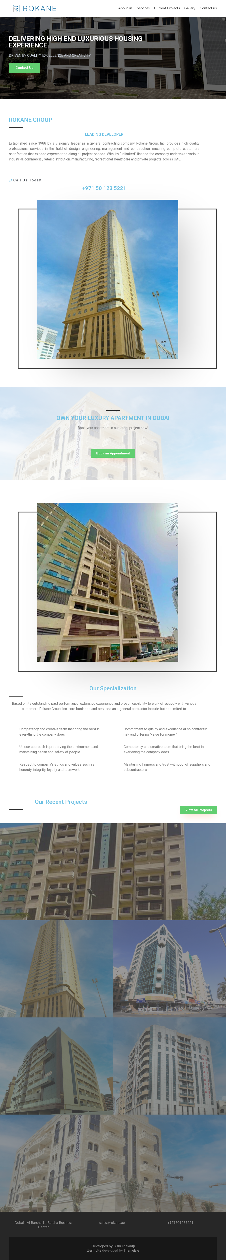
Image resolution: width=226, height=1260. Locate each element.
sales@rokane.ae (112, 1222)
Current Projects (167, 8)
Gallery (189, 8)
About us (125, 8)
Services (143, 8)
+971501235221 (180, 1222)
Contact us (208, 8)
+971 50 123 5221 (104, 188)
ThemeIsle (131, 1250)
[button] (24, 68)
